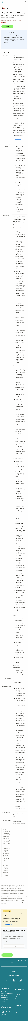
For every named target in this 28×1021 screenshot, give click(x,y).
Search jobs (3, 991)
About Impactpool (19, 1010)
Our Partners (18, 998)
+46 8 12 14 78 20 (5, 1012)
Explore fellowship (7, 924)
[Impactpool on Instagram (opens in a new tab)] (20, 981)
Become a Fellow (5, 997)
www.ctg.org (18, 139)
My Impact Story (5, 999)
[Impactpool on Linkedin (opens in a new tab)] (14, 981)
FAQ (16, 1012)
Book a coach (4, 995)
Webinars (3, 1001)
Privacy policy (18, 1014)
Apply (7, 26)
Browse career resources (7, 993)
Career (16, 1009)
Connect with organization (14, 946)
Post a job (17, 992)
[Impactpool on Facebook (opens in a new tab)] (7, 981)
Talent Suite (17, 994)
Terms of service (18, 1016)
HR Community (18, 996)
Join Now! (14, 971)
